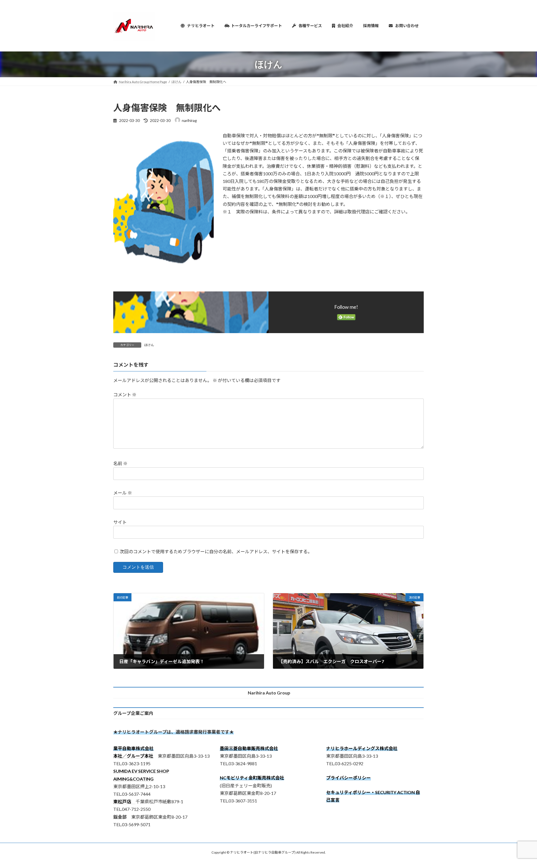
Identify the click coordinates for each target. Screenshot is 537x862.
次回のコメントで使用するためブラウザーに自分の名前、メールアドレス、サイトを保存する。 (216, 551)
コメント (124, 394)
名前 (120, 463)
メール (122, 492)
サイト (120, 522)
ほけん (149, 345)
